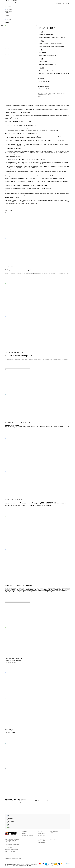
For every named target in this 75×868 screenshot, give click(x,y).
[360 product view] (7, 48)
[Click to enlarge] (7, 54)
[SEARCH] (73, 4)
